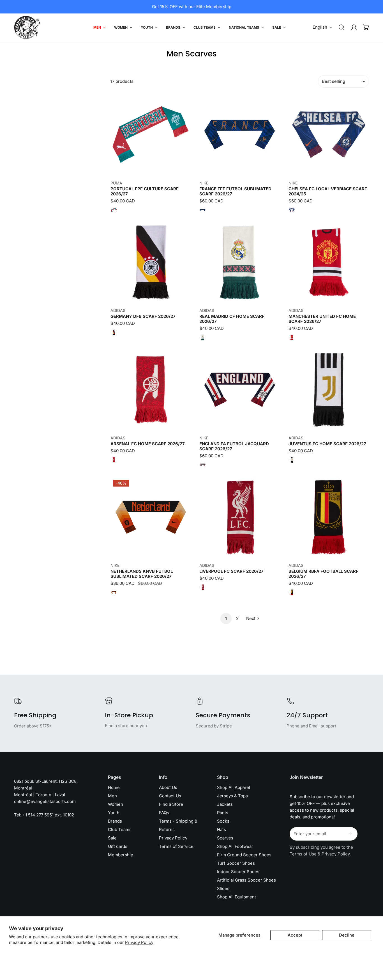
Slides (223, 888)
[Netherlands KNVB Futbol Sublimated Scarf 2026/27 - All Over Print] (113, 592)
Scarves (225, 838)
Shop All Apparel (233, 787)
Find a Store (171, 804)
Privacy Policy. (336, 854)
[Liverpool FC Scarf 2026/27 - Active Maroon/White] (202, 587)
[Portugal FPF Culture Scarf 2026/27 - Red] (113, 210)
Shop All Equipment (236, 897)
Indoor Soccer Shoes (238, 871)
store (123, 725)
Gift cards (117, 846)
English (320, 27)
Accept (295, 935)
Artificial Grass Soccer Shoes (246, 880)
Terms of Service (176, 846)
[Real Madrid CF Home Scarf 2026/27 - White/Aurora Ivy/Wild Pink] (202, 337)
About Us (168, 787)
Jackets (225, 804)
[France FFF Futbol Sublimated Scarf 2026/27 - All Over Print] (202, 210)
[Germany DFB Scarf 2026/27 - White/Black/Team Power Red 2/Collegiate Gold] (113, 332)
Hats (221, 829)
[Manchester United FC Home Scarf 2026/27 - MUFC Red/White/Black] (292, 337)
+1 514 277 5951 (38, 815)
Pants (222, 812)
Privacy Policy (139, 942)
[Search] (341, 27)
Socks (223, 821)
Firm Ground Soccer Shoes (244, 854)
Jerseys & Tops (232, 795)
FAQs (164, 812)
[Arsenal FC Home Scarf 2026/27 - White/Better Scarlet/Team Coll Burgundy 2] (113, 460)
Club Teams (119, 829)
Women (115, 804)
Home (114, 787)
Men (112, 795)
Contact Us (170, 795)
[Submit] (350, 833)
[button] (366, 27)
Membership (120, 854)
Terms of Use (303, 854)
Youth (113, 812)
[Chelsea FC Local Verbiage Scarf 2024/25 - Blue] (292, 210)
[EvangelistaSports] (27, 27)
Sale (112, 838)
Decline (346, 935)
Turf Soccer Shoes (236, 863)
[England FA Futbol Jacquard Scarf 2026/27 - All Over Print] (202, 465)
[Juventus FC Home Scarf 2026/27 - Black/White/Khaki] (292, 460)
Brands (115, 821)
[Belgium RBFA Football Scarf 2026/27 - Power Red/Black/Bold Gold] (292, 592)
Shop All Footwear (235, 846)
